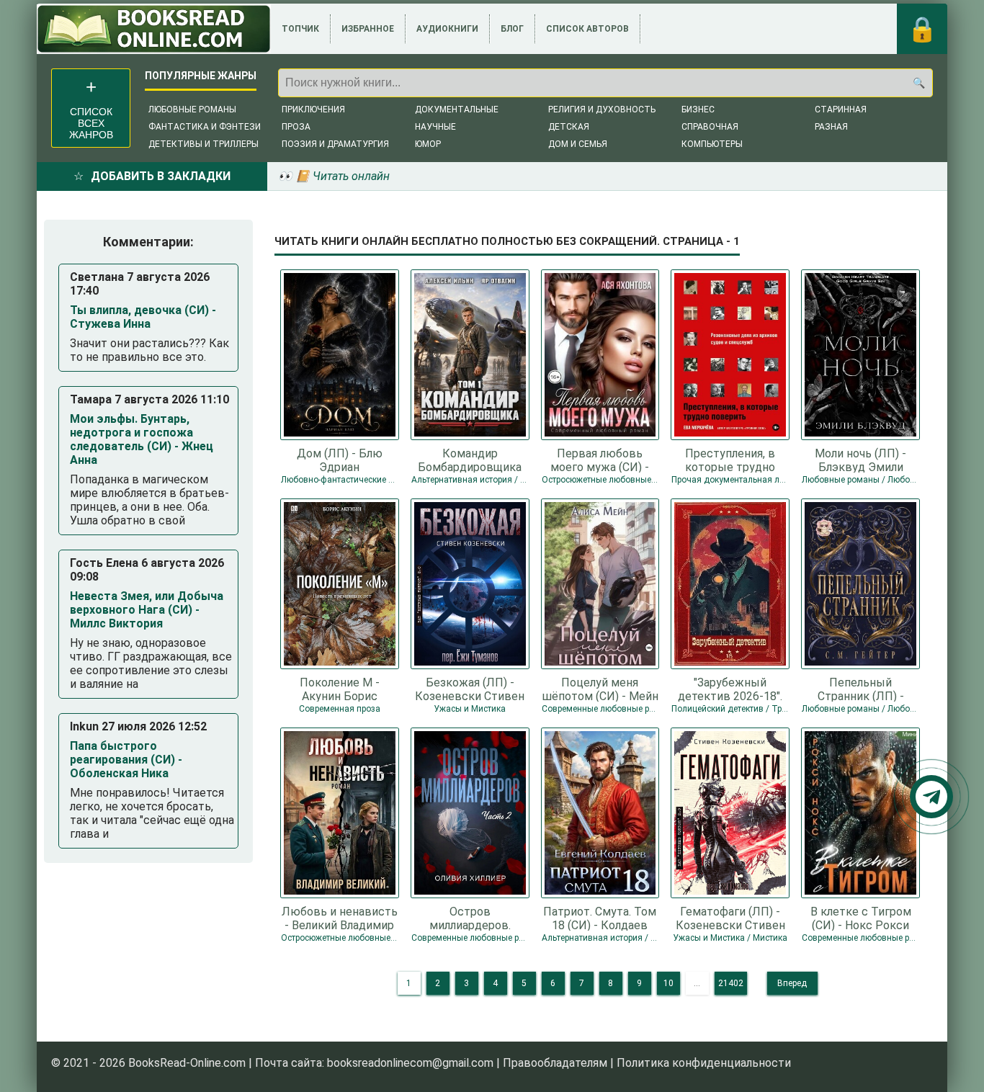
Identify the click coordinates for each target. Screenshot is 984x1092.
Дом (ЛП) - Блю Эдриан (340, 460)
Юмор (428, 144)
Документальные (456, 109)
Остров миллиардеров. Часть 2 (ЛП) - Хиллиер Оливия (470, 918)
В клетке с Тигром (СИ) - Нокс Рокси (860, 918)
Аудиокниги (447, 29)
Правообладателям (555, 1063)
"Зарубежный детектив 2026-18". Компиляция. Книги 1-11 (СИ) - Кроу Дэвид (730, 689)
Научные (435, 127)
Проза (296, 127)
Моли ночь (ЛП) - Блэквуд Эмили (860, 460)
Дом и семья (577, 144)
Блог (512, 29)
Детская (568, 127)
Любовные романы (192, 109)
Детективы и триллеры (203, 144)
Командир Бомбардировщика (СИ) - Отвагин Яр (470, 460)
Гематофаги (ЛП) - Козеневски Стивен (730, 918)
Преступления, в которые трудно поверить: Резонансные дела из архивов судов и (730, 460)
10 (668, 983)
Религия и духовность (602, 109)
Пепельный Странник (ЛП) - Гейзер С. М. (861, 689)
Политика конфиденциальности (704, 1063)
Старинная (841, 109)
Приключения (313, 109)
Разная (831, 127)
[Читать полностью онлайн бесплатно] (154, 29)
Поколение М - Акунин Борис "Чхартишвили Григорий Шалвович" (339, 689)
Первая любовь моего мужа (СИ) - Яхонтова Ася (599, 460)
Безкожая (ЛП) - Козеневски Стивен (469, 689)
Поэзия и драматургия (335, 144)
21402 (730, 983)
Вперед (792, 983)
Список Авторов (587, 29)
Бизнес (698, 109)
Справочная (709, 127)
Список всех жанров (91, 123)
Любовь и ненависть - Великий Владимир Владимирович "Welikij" (340, 918)
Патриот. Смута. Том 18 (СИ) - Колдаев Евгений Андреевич (599, 918)
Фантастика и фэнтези (204, 127)
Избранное (367, 29)
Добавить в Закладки (161, 176)
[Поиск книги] (918, 83)
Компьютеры (712, 144)
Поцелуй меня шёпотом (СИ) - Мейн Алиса (600, 689)
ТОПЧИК (300, 29)
